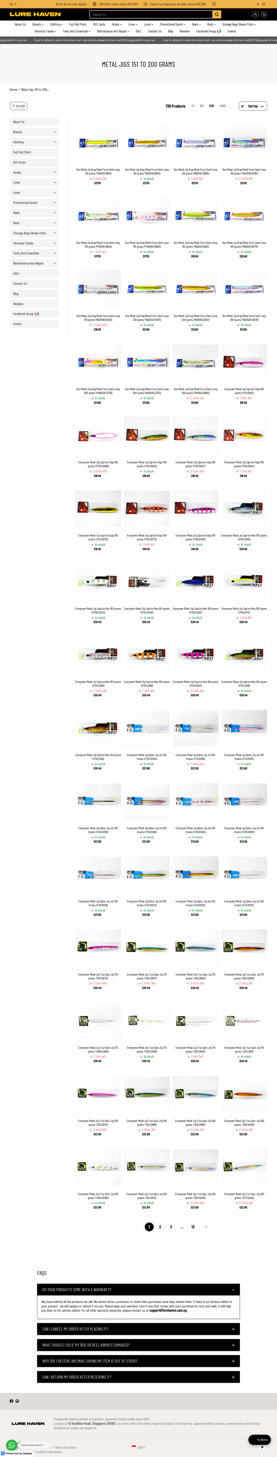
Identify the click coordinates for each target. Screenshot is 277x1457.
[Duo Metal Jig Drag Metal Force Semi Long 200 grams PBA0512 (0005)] (147, 289)
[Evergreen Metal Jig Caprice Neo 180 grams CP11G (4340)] (147, 582)
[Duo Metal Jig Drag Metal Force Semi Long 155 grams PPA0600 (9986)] (147, 216)
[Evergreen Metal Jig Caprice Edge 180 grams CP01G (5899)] (98, 435)
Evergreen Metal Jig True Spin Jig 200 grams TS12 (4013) (147, 1196)
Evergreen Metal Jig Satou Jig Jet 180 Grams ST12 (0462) (195, 757)
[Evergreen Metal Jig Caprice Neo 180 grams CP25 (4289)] (98, 655)
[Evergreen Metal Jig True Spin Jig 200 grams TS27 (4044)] (244, 1167)
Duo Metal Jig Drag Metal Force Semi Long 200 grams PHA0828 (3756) (98, 391)
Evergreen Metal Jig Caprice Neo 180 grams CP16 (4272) (244, 610)
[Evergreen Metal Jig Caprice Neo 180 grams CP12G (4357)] (195, 582)
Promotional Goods (172, 24)
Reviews (185, 31)
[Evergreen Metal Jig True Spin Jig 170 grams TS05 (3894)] (195, 948)
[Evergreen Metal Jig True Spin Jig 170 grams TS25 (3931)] (244, 1021)
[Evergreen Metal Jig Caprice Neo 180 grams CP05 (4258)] (244, 508)
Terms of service (65, 1447)
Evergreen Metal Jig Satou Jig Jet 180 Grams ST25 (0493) (195, 830)
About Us (20, 24)
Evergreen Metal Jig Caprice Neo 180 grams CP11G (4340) (147, 610)
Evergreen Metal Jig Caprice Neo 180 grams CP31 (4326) (98, 757)
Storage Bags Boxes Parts (238, 24)
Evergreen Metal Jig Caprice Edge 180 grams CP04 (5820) (147, 464)
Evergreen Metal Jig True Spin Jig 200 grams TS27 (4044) (244, 1196)
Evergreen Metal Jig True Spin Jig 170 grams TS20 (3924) (195, 1049)
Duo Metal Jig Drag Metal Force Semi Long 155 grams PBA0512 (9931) (98, 171)
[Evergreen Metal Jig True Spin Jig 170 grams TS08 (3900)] (244, 948)
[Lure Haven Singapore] (35, 14)
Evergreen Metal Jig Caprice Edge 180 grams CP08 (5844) (244, 464)
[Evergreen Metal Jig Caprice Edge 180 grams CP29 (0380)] (195, 508)
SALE (139, 31)
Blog (170, 31)
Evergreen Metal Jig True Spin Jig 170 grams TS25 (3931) (244, 1049)
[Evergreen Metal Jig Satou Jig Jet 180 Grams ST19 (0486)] (147, 801)
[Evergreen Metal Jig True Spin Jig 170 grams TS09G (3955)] (98, 1021)
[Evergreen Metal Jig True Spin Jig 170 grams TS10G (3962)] (147, 1021)
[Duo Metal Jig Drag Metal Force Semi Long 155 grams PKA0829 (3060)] (244, 143)
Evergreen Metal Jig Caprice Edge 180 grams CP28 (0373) (147, 537)
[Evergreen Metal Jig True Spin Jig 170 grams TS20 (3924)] (195, 1021)
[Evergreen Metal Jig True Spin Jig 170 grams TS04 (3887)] (147, 948)
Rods (210, 24)
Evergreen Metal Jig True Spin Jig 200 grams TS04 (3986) (147, 1122)
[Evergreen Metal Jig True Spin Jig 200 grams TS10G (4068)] (98, 1167)
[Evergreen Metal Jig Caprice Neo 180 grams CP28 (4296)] (147, 655)
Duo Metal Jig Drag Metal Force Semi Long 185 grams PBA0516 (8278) (244, 244)
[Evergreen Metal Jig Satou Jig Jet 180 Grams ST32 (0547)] (244, 874)
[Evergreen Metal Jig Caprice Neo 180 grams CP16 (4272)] (244, 582)
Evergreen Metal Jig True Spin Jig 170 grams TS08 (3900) (244, 976)
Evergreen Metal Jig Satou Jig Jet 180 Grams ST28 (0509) (244, 830)
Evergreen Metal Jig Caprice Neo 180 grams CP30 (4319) (244, 683)
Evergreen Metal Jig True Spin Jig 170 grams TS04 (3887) (147, 976)
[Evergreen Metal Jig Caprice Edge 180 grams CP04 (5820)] (147, 435)
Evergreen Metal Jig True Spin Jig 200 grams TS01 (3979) (98, 1122)
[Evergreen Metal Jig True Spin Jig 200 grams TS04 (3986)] (147, 1094)
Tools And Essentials (76, 31)
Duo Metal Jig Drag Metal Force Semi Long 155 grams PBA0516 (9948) (147, 171)
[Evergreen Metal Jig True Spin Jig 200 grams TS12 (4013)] (147, 1167)
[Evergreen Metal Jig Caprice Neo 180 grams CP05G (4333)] (98, 582)
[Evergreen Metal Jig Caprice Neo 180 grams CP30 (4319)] (244, 655)
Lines (132, 24)
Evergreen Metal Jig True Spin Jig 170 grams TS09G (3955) (98, 1049)
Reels (195, 24)
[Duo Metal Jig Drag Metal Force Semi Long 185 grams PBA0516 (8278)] (244, 216)
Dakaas (27, 1453)
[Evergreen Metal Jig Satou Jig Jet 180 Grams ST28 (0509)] (244, 801)
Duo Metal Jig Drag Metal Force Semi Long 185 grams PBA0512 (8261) (195, 244)
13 (192, 1226)
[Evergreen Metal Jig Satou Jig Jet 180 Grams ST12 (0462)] (195, 728)
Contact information (49, 1452)
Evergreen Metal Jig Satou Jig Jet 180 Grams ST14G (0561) (98, 830)
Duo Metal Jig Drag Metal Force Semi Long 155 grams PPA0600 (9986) (147, 244)
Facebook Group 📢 (208, 31)
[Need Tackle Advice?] (11, 1445)
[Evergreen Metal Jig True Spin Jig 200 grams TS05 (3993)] (195, 1094)
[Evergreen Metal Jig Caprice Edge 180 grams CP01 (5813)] (244, 362)
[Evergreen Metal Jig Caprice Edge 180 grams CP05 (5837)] (195, 435)
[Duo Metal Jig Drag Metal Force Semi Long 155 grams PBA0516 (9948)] (147, 143)
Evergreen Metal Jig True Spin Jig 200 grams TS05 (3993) (195, 1122)
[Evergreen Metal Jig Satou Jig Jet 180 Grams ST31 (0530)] (195, 874)
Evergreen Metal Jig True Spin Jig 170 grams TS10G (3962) (147, 1049)
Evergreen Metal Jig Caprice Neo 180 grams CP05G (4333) (98, 610)
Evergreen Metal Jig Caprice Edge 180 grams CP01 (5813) (244, 391)
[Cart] (264, 14)
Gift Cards (99, 24)
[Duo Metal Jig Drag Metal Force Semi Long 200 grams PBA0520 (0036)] (244, 289)
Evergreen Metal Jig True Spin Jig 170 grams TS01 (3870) (98, 976)
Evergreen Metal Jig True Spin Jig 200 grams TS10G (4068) (98, 1196)
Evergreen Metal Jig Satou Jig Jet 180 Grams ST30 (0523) (146, 903)
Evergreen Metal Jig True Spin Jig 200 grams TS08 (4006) (244, 1122)
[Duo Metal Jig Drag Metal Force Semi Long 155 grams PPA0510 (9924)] (98, 216)
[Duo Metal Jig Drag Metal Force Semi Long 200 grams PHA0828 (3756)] (98, 362)
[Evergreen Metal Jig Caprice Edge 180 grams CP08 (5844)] (244, 435)
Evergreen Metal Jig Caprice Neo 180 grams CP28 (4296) (147, 683)
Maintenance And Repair (112, 31)
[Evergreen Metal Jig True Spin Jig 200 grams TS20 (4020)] (195, 1167)
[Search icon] (216, 14)
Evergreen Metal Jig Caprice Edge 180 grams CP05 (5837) (195, 464)
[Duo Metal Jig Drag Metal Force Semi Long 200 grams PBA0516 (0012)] (195, 289)
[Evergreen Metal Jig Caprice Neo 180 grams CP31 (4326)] (98, 728)
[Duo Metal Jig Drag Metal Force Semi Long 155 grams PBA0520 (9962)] (195, 143)
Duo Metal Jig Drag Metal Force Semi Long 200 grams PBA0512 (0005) (147, 317)
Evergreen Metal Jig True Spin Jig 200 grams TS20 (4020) (195, 1196)
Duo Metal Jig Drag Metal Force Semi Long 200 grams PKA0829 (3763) (147, 391)
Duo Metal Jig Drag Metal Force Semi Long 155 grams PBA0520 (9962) (195, 171)
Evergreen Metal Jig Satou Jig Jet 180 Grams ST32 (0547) (244, 903)
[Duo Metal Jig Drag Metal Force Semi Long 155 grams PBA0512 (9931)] (98, 143)
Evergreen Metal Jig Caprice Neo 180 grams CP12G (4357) (195, 610)
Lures (148, 24)
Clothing (55, 24)
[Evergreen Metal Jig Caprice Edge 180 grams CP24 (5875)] (98, 508)
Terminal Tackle (44, 31)
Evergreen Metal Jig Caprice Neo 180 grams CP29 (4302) (195, 683)
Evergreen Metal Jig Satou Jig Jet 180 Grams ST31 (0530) (195, 903)
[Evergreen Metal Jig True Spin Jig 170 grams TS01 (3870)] (98, 948)
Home (13, 89)
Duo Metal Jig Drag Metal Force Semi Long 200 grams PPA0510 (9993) (195, 391)
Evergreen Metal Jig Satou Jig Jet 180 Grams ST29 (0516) (98, 903)
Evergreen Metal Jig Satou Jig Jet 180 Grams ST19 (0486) (146, 830)
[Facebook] (258, 4)
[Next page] (206, 1227)
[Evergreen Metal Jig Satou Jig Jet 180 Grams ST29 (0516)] (98, 874)
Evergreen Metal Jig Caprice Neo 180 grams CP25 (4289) (98, 683)
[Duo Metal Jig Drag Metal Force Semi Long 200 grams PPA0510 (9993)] (195, 362)
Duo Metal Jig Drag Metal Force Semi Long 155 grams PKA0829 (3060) (244, 171)
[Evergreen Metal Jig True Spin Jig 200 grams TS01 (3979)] (98, 1094)
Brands (37, 24)
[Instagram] (263, 4)
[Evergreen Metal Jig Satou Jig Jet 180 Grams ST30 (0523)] (147, 874)
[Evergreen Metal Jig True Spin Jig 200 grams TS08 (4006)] (244, 1094)
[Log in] (255, 14)
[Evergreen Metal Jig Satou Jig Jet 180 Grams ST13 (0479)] (244, 728)
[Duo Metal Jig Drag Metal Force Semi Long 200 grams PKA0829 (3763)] (147, 362)
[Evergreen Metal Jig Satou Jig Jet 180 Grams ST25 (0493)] (195, 801)
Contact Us (155, 31)
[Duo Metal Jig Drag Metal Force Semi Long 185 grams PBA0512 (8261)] (195, 216)
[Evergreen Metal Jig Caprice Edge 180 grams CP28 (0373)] (147, 508)
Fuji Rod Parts (78, 24)
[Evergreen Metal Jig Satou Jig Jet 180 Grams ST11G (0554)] (147, 728)
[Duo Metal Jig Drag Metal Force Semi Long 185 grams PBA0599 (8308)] (98, 289)
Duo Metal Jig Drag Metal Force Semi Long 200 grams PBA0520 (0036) (244, 317)
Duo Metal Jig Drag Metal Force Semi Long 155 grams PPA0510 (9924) (98, 244)
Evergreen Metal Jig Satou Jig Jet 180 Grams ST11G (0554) (146, 757)
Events (232, 31)
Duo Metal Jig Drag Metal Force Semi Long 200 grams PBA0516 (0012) (195, 317)
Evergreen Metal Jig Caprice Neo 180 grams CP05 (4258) (244, 537)
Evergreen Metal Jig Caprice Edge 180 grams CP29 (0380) (195, 537)
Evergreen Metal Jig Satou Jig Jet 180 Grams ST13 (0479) (244, 757)
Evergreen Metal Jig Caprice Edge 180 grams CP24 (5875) (98, 537)
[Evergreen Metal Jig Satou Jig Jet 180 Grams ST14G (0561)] (98, 801)
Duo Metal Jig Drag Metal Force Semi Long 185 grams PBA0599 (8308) (98, 317)
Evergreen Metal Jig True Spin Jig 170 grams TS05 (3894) (195, 976)
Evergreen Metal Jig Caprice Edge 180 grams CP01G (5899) (98, 464)
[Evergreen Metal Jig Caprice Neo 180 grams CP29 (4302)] (195, 655)
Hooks (116, 24)
